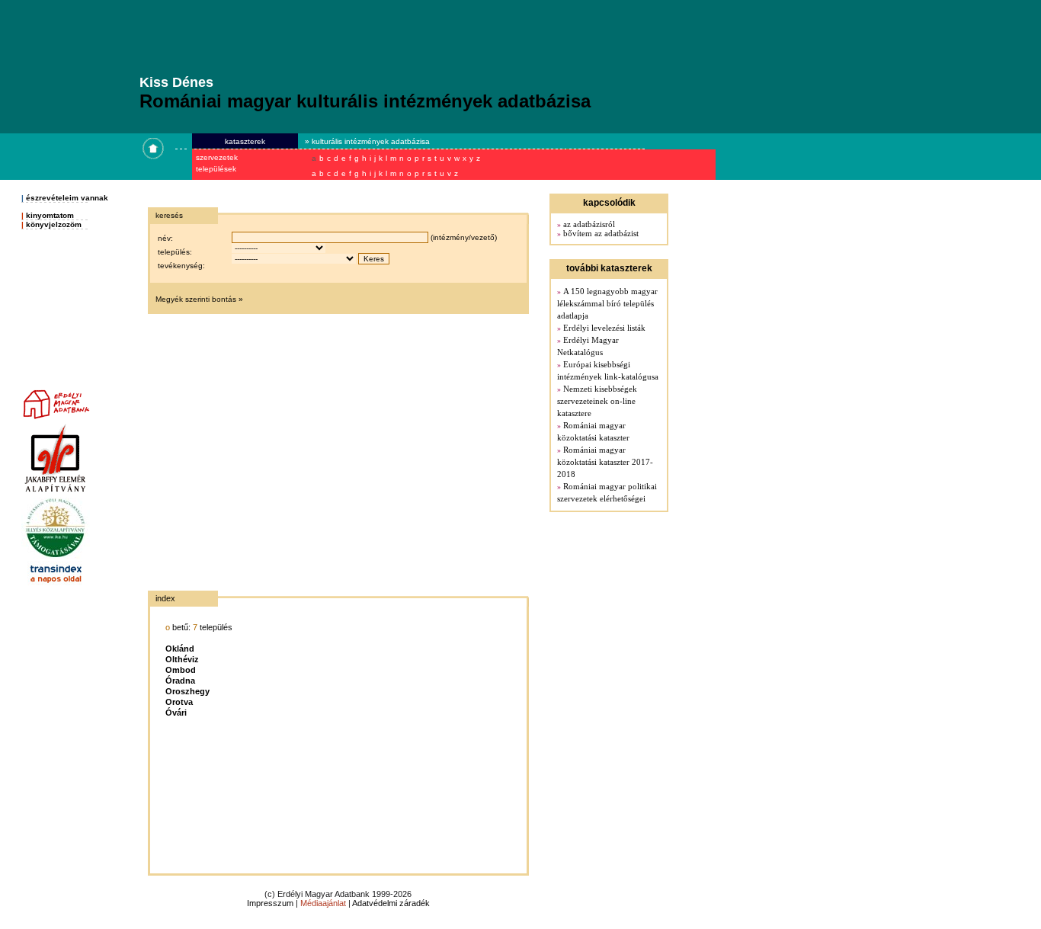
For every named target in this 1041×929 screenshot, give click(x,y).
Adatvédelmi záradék (391, 903)
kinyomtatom (50, 215)
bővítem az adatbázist (601, 233)
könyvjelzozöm (54, 224)
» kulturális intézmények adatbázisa (367, 141)
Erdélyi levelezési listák (604, 327)
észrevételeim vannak (67, 198)
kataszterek (245, 141)
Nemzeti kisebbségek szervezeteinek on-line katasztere (597, 401)
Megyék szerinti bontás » (199, 299)
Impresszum (270, 903)
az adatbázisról (589, 224)
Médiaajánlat (323, 903)
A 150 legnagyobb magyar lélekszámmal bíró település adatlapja (607, 303)
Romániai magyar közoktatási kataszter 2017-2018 (605, 462)
